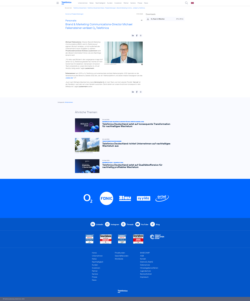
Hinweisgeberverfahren (149, 268)
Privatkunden (120, 253)
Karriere (133, 3)
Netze (92, 3)
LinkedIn (99, 224)
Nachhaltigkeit (100, 3)
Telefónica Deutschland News (96, 8)
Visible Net (69, 78)
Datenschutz (145, 265)
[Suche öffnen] (186, 3)
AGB (142, 256)
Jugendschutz (145, 271)
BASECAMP (145, 253)
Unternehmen (83, 3)
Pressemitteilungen (110, 8)
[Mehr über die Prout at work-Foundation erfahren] (157, 239)
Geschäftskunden (121, 256)
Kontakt (143, 259)
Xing (158, 224)
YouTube (144, 224)
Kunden (109, 3)
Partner (126, 3)
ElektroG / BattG (146, 262)
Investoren (118, 3)
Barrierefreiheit (146, 274)
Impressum (144, 277)
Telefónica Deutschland (79, 8)
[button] (133, 35)
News (146, 3)
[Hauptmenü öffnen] (58, 3)
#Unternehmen (69, 102)
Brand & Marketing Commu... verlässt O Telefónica (131, 8)
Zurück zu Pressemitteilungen (74, 14)
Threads (130, 224)
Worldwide (119, 259)
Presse (140, 3)
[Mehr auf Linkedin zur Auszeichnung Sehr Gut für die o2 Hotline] (122, 239)
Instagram (115, 224)
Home (94, 253)
